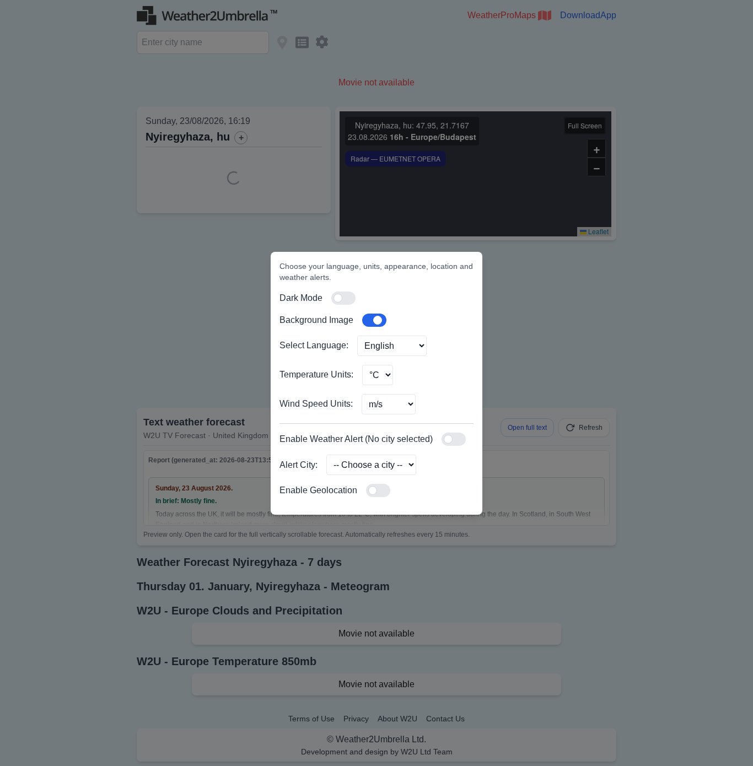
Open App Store (638, 561)
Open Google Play (534, 561)
